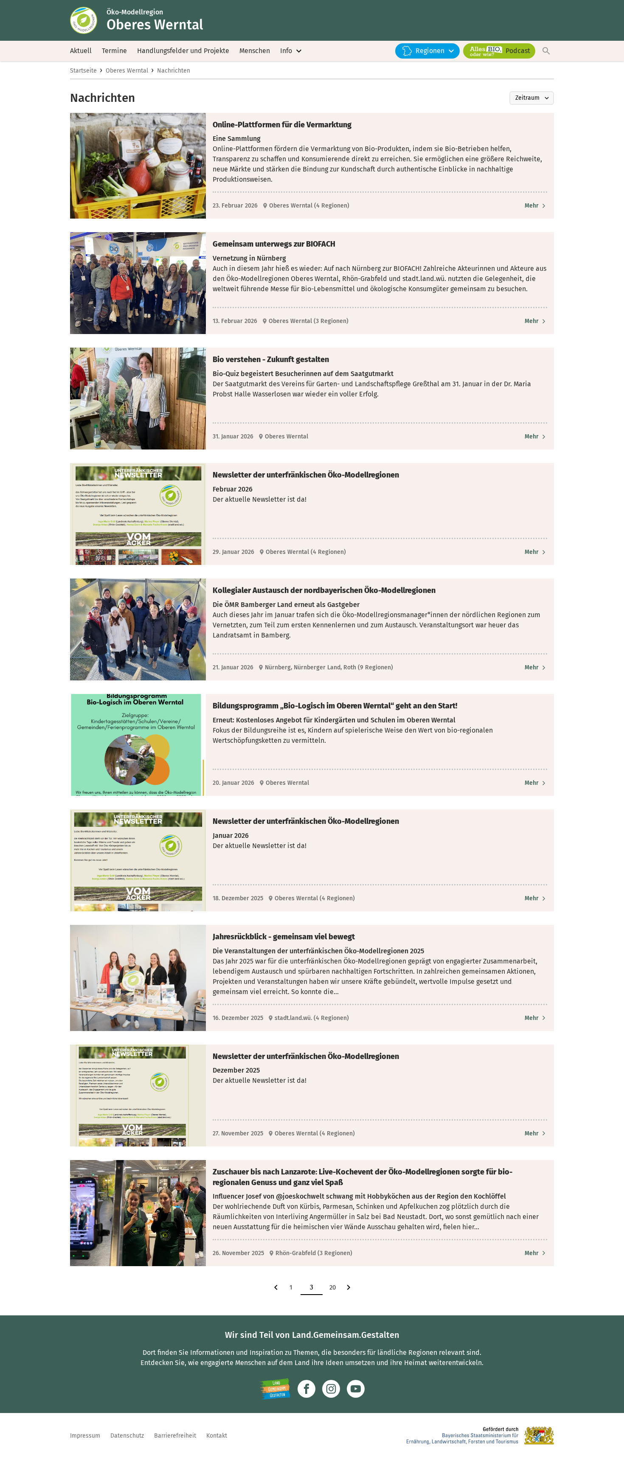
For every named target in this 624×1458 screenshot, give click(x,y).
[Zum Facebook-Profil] (306, 1389)
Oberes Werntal (127, 70)
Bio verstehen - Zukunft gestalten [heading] (271, 359)
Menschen (254, 51)
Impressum (85, 1435)
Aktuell (81, 51)
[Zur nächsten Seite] (348, 1287)
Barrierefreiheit (175, 1435)
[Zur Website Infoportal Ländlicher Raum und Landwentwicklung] (274, 1388)
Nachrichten (173, 70)
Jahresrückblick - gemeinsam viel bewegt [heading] (284, 936)
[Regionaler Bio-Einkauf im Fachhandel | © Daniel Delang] (138, 166)
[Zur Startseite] (88, 20)
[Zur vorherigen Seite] (275, 1287)
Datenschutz (127, 1435)
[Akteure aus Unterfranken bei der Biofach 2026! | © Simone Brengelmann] (138, 283)
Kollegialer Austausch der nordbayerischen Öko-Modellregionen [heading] (324, 590)
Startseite (83, 70)
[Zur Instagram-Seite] (331, 1389)
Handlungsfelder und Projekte (183, 51)
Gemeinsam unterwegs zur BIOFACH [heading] (274, 244)
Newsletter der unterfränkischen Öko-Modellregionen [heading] (306, 475)
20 (332, 1287)
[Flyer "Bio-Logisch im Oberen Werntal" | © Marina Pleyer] (138, 745)
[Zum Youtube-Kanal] (356, 1389)
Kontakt (216, 1435)
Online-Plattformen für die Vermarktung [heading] (282, 124)
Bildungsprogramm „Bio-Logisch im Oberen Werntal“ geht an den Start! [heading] (335, 706)
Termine (114, 51)
